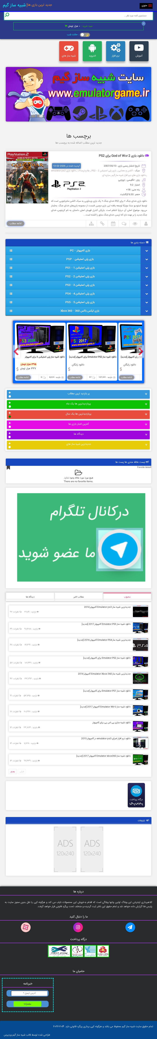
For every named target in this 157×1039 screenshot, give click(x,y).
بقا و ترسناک (84, 171)
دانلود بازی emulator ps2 (63, 171)
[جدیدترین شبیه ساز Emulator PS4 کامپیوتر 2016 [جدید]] (139, 644)
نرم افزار (115, 56)
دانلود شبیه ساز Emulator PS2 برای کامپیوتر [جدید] (107, 658)
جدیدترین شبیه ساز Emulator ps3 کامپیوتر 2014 (107, 607)
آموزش (139, 56)
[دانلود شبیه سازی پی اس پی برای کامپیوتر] (139, 726)
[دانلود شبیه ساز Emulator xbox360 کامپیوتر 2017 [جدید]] (139, 759)
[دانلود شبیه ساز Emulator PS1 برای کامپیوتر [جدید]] (139, 694)
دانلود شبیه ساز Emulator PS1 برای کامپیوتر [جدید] (107, 691)
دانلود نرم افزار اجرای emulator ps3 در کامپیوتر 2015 (106, 738)
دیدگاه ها (78, 434)
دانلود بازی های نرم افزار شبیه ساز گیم (129, 175)
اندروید (92, 56)
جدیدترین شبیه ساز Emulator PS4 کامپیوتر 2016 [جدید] (104, 640)
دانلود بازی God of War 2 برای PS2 (121, 155)
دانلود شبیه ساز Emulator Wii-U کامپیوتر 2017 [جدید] (105, 707)
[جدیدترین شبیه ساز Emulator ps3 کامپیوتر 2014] (139, 611)
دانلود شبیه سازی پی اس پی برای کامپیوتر (111, 723)
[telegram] (130, 927)
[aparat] (26, 927)
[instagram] (78, 927)
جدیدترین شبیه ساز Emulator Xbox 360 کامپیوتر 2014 (104, 674)
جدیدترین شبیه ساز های (78, 444)
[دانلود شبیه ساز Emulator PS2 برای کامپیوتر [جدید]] (139, 661)
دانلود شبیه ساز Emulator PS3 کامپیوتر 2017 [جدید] (106, 624)
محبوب (127, 597)
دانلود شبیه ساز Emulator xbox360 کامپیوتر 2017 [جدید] (103, 756)
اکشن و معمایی (125, 171)
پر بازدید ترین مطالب (79, 394)
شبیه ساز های (69, 56)
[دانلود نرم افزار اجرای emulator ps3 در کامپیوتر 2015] (139, 742)
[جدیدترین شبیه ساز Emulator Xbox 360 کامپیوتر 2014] (139, 678)
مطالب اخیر (79, 597)
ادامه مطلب (15, 223)
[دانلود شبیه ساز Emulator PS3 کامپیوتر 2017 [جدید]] (139, 627)
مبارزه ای (106, 175)
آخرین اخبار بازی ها (78, 424)
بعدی (12, 771)
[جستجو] (7, 14)
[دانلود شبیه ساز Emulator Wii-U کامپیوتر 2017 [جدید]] (139, 710)
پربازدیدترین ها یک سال (78, 414)
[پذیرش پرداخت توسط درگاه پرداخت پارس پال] (136, 808)
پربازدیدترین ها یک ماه (78, 404)
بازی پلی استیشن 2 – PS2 (104, 171)
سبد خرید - (80, 26)
